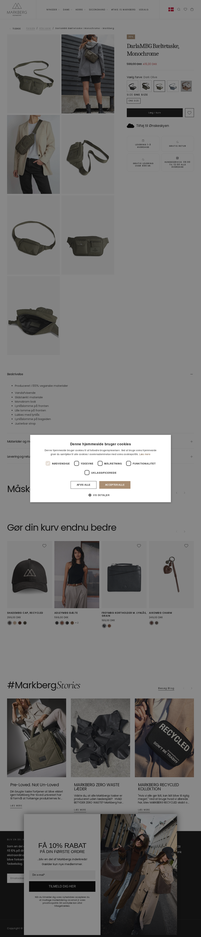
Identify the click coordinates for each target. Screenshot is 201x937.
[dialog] (100, 468)
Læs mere (144, 454)
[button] (100, 495)
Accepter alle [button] (114, 484)
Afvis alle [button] (83, 484)
